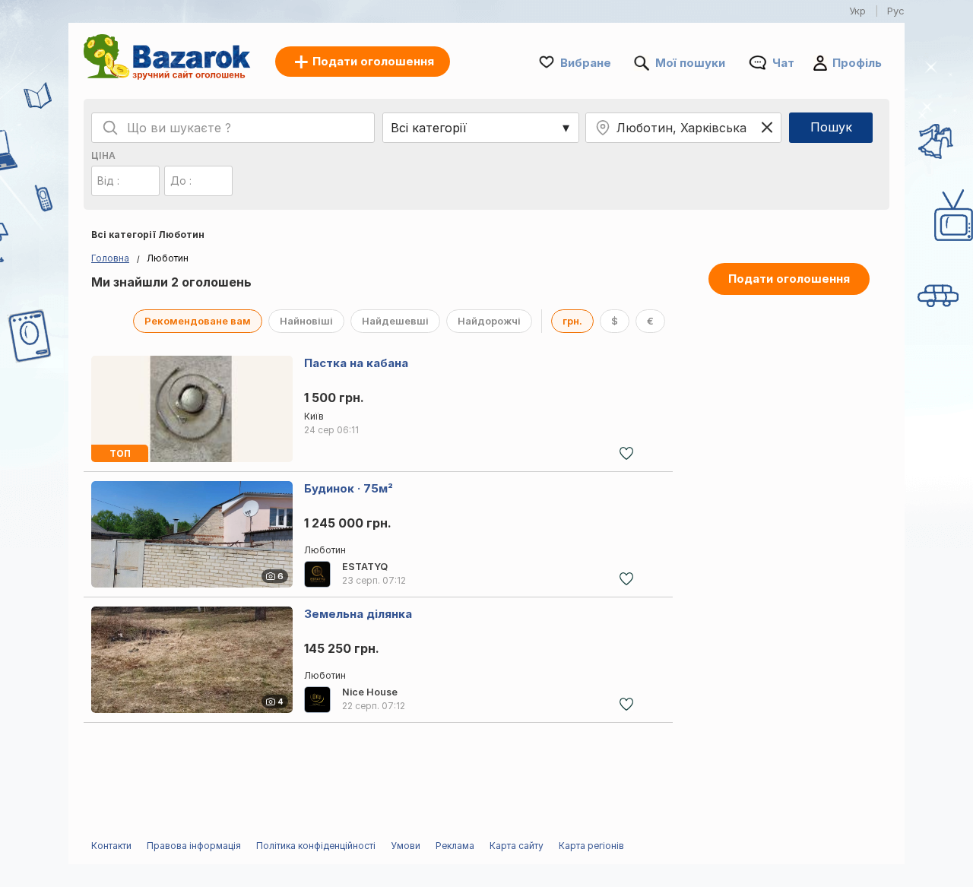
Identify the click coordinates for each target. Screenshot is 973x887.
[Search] (110, 127)
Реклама (455, 845)
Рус (896, 11)
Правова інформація (194, 845)
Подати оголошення (789, 278)
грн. (572, 321)
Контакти (111, 845)
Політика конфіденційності (316, 845)
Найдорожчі (489, 321)
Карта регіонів (591, 845)
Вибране (585, 62)
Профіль (857, 62)
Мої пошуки (690, 62)
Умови (405, 845)
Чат (783, 62)
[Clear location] (767, 127)
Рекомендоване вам (197, 321)
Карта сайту (517, 845)
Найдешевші (395, 321)
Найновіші (306, 321)
